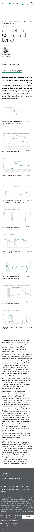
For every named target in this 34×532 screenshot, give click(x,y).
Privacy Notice (6, 473)
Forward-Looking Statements (11, 478)
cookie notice (13, 520)
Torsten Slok (6, 54)
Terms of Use (6, 476)
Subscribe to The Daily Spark (12, 71)
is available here (22, 96)
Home (4, 21)
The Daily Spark (14, 21)
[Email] (18, 65)
